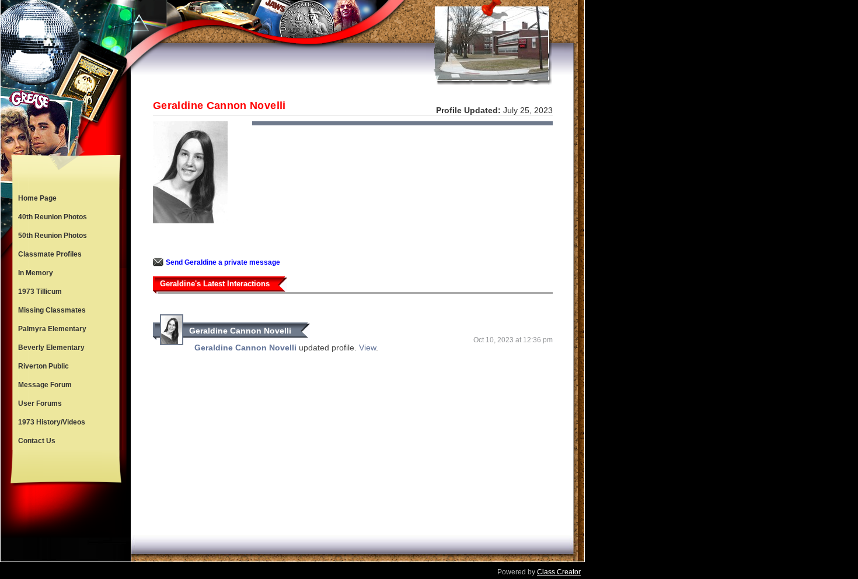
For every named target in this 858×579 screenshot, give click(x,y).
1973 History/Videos (51, 422)
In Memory (35, 273)
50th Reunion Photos (52, 235)
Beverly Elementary (51, 347)
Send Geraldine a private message (223, 262)
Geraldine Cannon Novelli (240, 330)
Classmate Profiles (50, 254)
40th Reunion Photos (52, 217)
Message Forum (45, 385)
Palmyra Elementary (52, 329)
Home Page (37, 198)
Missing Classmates (52, 310)
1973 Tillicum (40, 291)
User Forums (40, 403)
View (367, 347)
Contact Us (36, 441)
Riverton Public (43, 366)
